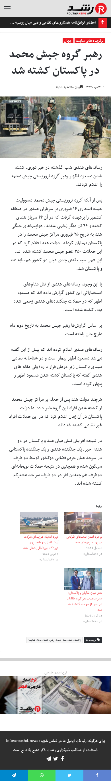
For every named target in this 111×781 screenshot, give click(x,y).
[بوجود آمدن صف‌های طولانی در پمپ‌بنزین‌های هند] (83, 523)
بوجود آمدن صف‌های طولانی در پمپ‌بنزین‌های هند (84, 539)
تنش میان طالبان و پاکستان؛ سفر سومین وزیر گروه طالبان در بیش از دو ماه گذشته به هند (84, 601)
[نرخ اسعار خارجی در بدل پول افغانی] (55, 695)
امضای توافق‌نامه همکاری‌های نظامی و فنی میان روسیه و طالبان (49, 22)
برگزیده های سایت (90, 40)
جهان (68, 40)
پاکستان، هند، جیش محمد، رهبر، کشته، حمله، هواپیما (54, 640)
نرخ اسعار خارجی (55, 672)
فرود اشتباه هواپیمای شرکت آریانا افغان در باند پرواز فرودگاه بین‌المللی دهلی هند (40, 542)
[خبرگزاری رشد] (87, 9)
